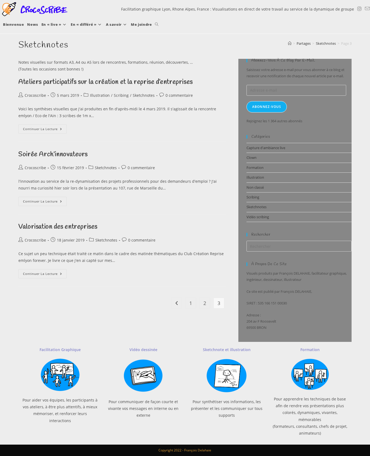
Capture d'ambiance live (265, 147)
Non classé (255, 187)
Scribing (121, 95)
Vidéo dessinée (143, 349)
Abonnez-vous (266, 106)
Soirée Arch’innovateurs (53, 154)
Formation (255, 167)
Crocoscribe (35, 95)
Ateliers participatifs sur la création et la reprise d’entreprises (105, 82)
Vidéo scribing (257, 216)
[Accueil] (289, 43)
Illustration (100, 95)
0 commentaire (179, 95)
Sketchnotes (144, 95)
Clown (251, 157)
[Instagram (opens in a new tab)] (359, 8)
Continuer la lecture (45, 130)
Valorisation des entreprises (58, 227)
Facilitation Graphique (60, 349)
